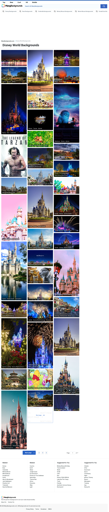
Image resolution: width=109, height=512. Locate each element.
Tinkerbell (5, 485)
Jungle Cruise (33, 471)
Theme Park (33, 479)
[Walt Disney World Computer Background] (40, 258)
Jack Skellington (7, 481)
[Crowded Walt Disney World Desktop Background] (14, 185)
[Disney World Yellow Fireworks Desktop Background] (40, 311)
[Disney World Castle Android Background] (66, 336)
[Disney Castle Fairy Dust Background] (66, 241)
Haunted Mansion (7, 487)
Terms (37, 509)
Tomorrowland (61, 468)
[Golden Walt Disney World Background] (40, 70)
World (58, 470)
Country (32, 466)
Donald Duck (6, 475)
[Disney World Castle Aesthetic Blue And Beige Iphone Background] (14, 419)
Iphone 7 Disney (88, 477)
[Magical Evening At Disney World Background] (14, 109)
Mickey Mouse (6, 471)
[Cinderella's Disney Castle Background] (40, 207)
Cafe (58, 473)
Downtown (87, 470)
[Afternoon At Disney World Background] (40, 398)
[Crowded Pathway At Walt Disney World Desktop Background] (40, 177)
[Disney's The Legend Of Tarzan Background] (40, 119)
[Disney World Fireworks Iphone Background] (40, 345)
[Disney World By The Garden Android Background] (14, 343)
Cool (19, 2)
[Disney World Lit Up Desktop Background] (14, 309)
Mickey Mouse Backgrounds (64, 11)
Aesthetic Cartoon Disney (64, 485)
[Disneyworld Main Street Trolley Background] (66, 307)
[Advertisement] (54, 26)
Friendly (59, 483)
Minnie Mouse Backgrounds (85, 11)
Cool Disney (87, 473)
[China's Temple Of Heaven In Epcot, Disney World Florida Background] (14, 379)
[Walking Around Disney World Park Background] (66, 58)
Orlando (86, 466)
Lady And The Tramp (62, 479)
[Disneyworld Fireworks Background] (40, 292)
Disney (4, 466)
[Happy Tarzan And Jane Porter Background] (40, 139)
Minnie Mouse (6, 473)
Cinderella (5, 470)
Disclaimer (43, 509)
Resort (86, 479)
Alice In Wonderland (8, 479)
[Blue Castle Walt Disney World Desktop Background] (66, 168)
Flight (85, 475)
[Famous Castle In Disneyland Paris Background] (66, 375)
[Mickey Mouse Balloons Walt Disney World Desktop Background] (66, 185)
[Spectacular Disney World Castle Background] (14, 75)
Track (58, 481)
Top (4, 2)
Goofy (4, 477)
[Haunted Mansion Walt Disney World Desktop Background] (40, 158)
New (11, 2)
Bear (4, 468)
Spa (85, 485)
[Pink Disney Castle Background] (14, 217)
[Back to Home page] (12, 6)
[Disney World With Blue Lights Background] (66, 402)
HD (27, 2)
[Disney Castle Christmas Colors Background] (66, 205)
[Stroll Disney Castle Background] (40, 239)
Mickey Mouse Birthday (63, 466)
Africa (31, 481)
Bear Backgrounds (27, 11)
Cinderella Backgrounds (44, 11)
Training (86, 483)
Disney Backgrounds (11, 11)
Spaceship (33, 477)
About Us (3, 502)
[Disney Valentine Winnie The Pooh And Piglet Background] (40, 379)
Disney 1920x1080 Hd (63, 477)
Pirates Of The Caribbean (37, 475)
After (85, 468)
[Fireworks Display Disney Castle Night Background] (66, 224)
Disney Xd (87, 487)
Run (58, 475)
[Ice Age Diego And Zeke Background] (40, 275)
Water (31, 470)
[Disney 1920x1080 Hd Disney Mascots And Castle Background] (40, 100)
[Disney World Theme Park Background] (66, 75)
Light (31, 487)
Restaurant (60, 487)
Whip (31, 485)
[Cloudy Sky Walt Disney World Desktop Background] (66, 151)
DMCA (50, 509)
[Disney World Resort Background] (14, 58)
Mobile (34, 2)
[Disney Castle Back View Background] (14, 270)
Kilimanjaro (87, 481)
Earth (31, 468)
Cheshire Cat (6, 483)
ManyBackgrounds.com (7, 41)
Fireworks (32, 483)
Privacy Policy (30, 509)
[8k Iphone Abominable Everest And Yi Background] (66, 113)
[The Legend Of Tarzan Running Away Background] (14, 156)
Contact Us (11, 502)
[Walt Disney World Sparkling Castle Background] (66, 273)
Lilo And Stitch (34, 473)
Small (58, 471)
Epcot (86, 471)
